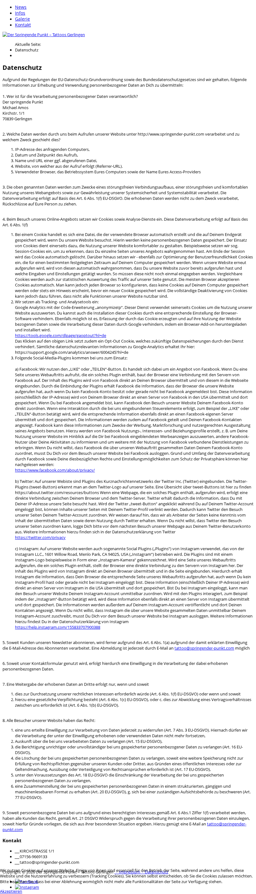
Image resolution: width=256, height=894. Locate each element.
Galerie (22, 19)
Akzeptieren (11, 891)
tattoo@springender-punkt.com (204, 648)
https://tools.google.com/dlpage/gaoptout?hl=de (60, 335)
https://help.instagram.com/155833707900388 (57, 627)
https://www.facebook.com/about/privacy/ (55, 470)
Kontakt (23, 25)
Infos (20, 13)
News (21, 7)
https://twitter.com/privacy (40, 537)
